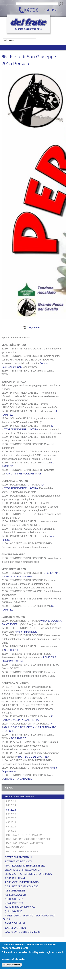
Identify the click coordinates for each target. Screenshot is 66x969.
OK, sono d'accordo (11, 965)
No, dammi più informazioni (13, 959)
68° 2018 (11, 822)
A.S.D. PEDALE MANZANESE (22, 886)
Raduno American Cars (22, 851)
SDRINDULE (11, 650)
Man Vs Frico (15, 847)
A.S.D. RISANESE (15, 890)
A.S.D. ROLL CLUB (15, 894)
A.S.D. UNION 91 (14, 899)
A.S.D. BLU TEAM (15, 878)
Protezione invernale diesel (25, 865)
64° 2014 (11, 805)
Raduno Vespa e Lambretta (25, 843)
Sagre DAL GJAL (15, 923)
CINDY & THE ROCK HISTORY (23, 473)
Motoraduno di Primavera (24, 835)
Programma (33, 327)
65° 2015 (11, 809)
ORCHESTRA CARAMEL (17, 778)
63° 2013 (11, 801)
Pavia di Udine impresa (20, 907)
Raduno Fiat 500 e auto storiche (28, 839)
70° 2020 (11, 831)
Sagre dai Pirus (15, 927)
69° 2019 (11, 826)
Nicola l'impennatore (26, 631)
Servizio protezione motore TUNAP (29, 874)
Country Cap (15, 367)
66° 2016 (11, 814)
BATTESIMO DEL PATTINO (33, 756)
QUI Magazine (13, 911)
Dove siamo (50, 10)
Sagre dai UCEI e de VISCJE (23, 932)
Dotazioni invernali (18, 857)
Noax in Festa (14, 903)
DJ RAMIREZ (18, 738)
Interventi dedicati (18, 861)
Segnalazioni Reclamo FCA (23, 869)
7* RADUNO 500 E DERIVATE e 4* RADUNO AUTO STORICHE (29, 727)
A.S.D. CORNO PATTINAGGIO (22, 882)
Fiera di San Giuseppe (19, 796)
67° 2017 (11, 818)
